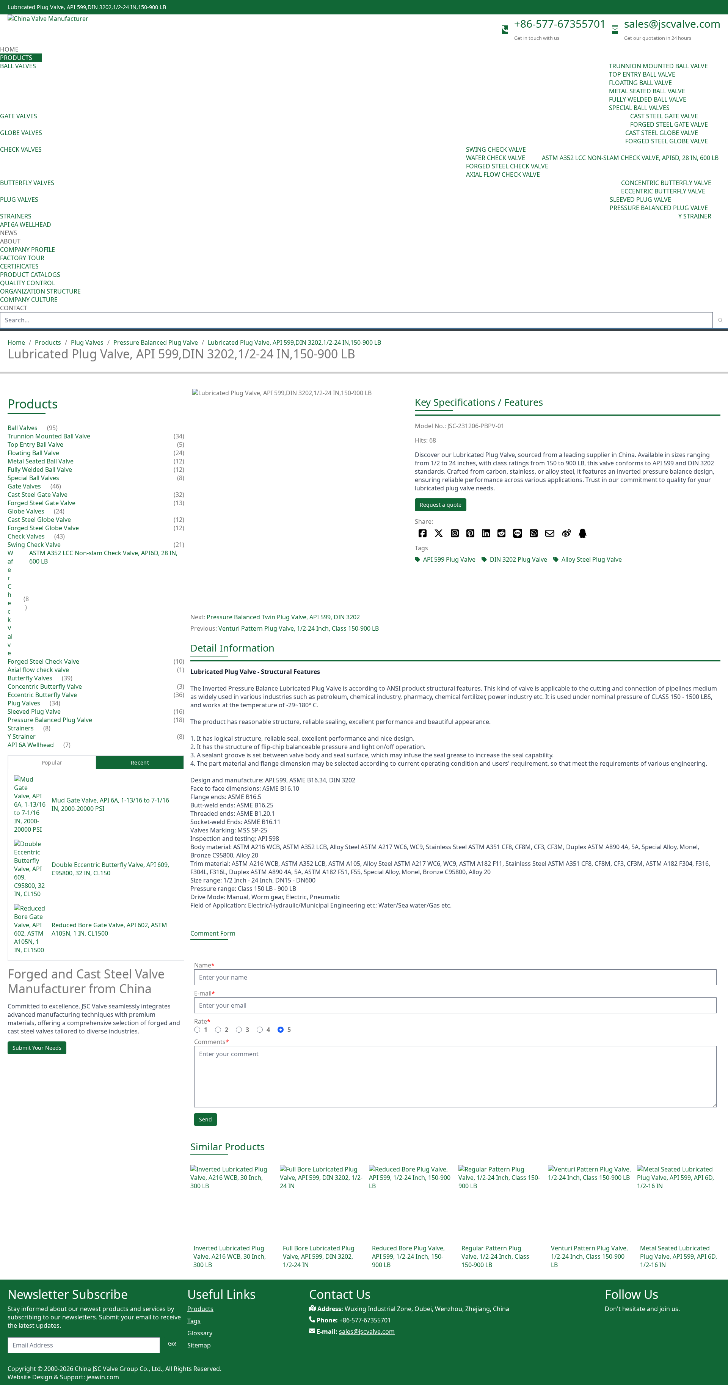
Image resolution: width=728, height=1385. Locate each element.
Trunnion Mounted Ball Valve (658, 66)
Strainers (15, 216)
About (11, 241)
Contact (13, 308)
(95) (603, 87)
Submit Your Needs (37, 1047)
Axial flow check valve (503, 174)
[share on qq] (583, 533)
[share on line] (517, 533)
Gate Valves (18, 116)
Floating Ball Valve (640, 83)
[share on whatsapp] (534, 533)
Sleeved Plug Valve (640, 199)
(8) (538, 158)
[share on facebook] (423, 533)
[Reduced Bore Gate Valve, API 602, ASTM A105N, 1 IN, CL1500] (30, 929)
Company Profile (27, 249)
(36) (179, 695)
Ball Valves (18, 66)
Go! (172, 1343)
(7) (67, 745)
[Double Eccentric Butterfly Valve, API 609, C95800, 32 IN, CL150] (30, 869)
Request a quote (440, 504)
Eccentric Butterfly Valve (663, 191)
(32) (179, 494)
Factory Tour (22, 258)
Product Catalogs (30, 274)
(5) (180, 444)
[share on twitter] (438, 533)
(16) (179, 711)
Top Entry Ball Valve (642, 74)
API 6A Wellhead (25, 224)
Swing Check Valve (496, 149)
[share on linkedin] (486, 533)
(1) (180, 670)
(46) (625, 120)
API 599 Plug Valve (449, 559)
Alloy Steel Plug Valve (592, 559)
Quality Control (27, 283)
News (8, 233)
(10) (179, 661)
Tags (194, 1321)
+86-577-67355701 (560, 23)
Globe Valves (21, 133)
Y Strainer (694, 216)
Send (205, 1119)
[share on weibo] (566, 533)
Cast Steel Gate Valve (664, 116)
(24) (620, 137)
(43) (460, 162)
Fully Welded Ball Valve (647, 99)
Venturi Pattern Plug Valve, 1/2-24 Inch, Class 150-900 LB (298, 628)
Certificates (19, 266)
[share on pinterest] (470, 533)
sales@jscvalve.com (672, 23)
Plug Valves (19, 199)
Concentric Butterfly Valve (666, 183)
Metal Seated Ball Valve (647, 91)
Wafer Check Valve (495, 158)
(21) (179, 544)
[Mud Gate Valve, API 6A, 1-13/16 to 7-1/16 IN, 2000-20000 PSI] (30, 804)
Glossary (199, 1333)
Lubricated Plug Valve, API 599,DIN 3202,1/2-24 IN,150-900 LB (294, 342)
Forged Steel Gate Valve (669, 124)
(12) (179, 461)
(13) (179, 503)
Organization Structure (40, 291)
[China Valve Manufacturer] (64, 29)
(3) (180, 686)
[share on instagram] (455, 533)
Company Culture (29, 299)
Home (9, 49)
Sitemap (199, 1345)
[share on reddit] (501, 533)
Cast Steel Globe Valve (661, 133)
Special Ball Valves (639, 108)
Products (16, 57)
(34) (604, 203)
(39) (615, 187)
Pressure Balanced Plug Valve (659, 208)
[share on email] (549, 533)
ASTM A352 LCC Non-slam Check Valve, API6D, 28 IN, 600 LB (630, 158)
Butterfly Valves (27, 183)
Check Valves (21, 149)
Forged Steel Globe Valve (666, 141)
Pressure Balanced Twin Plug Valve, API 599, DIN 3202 (283, 617)
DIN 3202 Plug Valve (518, 559)
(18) (179, 720)
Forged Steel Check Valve (507, 166)
